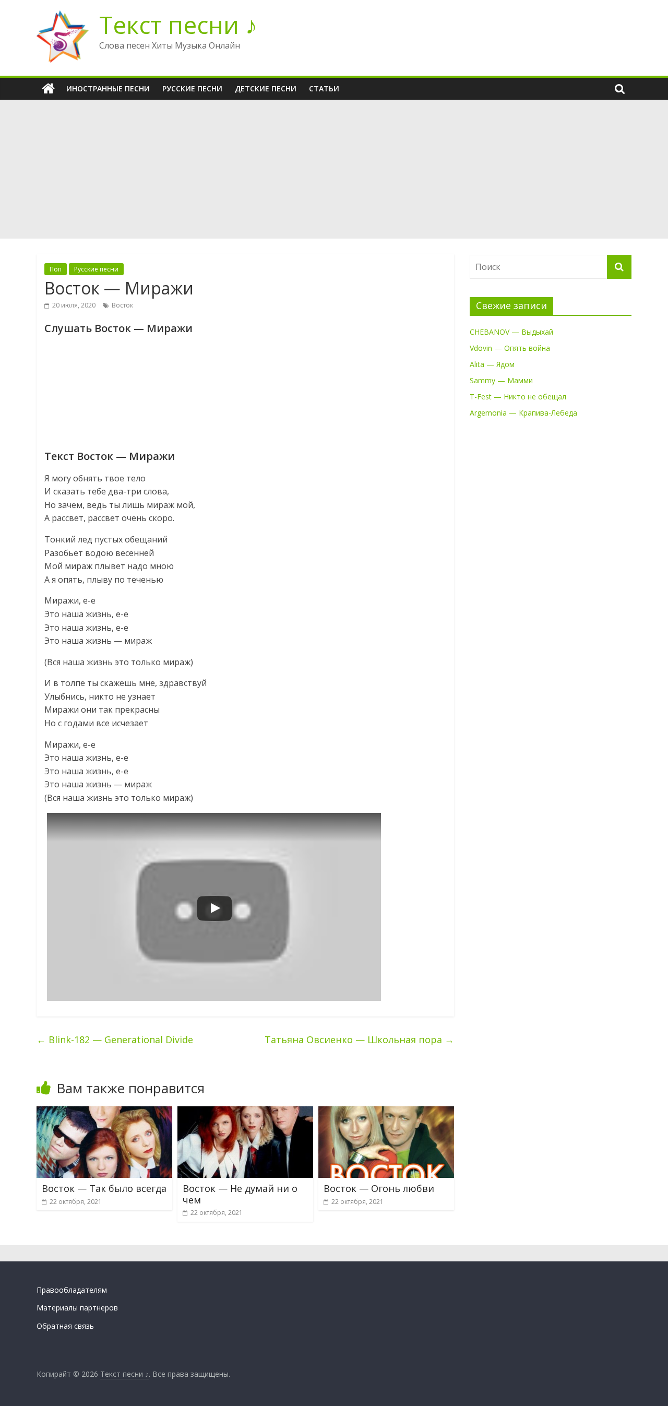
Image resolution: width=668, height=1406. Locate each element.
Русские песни (192, 88)
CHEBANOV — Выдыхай (511, 332)
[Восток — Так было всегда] (104, 1112)
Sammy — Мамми (501, 380)
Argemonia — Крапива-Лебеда (523, 413)
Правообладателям (72, 1290)
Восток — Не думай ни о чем (240, 1194)
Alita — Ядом (492, 364)
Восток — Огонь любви (379, 1188)
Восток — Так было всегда (104, 1188)
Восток (122, 305)
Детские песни (265, 88)
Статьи (324, 88)
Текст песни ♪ (178, 24)
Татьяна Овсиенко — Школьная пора (359, 1039)
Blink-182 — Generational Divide (115, 1039)
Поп (56, 269)
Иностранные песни (108, 88)
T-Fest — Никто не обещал (518, 396)
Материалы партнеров (77, 1308)
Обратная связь (65, 1326)
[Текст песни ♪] (48, 89)
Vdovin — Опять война (510, 348)
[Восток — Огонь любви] (386, 1112)
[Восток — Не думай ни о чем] (245, 1112)
